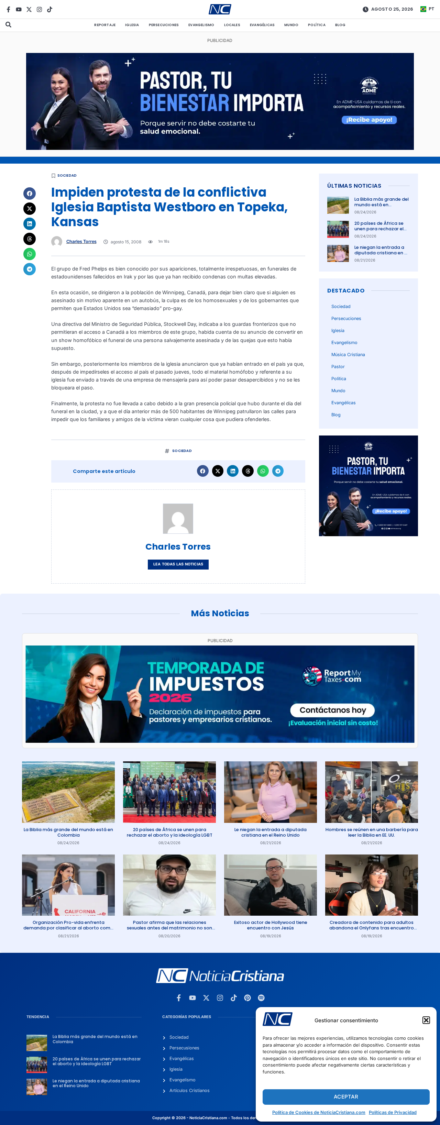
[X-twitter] (29, 9)
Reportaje (105, 25)
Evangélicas (262, 25)
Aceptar (346, 1096)
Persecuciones (164, 25)
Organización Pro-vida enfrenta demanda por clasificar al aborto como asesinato (68, 928)
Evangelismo (201, 25)
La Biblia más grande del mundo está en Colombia (381, 204)
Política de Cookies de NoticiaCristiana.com (318, 1112)
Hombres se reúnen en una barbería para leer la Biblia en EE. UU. (372, 832)
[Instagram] (39, 9)
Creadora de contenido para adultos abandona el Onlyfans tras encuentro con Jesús (371, 928)
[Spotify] (261, 997)
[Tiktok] (50, 9)
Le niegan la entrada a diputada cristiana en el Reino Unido (381, 253)
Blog (340, 25)
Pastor (338, 366)
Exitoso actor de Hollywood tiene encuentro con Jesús (270, 925)
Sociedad (67, 175)
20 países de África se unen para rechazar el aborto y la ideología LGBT (379, 231)
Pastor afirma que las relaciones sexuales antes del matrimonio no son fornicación (169, 928)
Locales (232, 25)
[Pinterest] (247, 997)
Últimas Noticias (354, 186)
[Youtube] (19, 9)
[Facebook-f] (8, 9)
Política (317, 25)
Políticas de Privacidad (393, 1112)
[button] (426, 1020)
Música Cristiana (348, 354)
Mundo (291, 25)
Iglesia (132, 25)
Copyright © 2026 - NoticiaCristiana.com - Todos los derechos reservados (220, 1118)
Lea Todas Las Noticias (178, 564)
